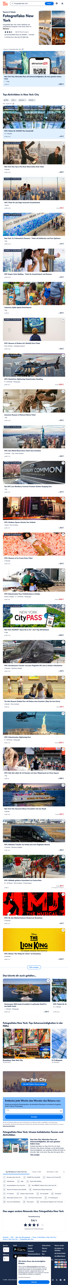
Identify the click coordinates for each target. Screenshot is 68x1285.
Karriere (44, 1251)
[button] (34, 69)
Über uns (44, 1248)
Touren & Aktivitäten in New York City (44, 1237)
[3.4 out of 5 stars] (34, 1225)
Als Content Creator (60, 1253)
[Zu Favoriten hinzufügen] (63, 53)
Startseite (5, 1237)
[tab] (16, 1171)
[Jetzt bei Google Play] (20, 1249)
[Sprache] (56, 3)
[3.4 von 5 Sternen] (9, 32)
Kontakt (30, 1248)
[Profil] (62, 3)
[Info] (22, 49)
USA (12, 1237)
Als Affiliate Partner (60, 1256)
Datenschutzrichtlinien (9, 1126)
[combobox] (27, 4)
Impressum (31, 1251)
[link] (34, 69)
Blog (43, 1254)
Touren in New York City (10, 1239)
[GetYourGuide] (5, 3)
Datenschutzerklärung (34, 1254)
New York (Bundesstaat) (23, 1237)
